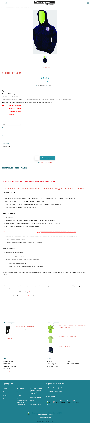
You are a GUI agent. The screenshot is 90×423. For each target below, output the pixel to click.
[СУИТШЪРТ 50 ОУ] (45, 54)
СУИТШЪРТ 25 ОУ (64, 346)
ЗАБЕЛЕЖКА (6, 146)
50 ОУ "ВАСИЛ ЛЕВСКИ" (26, 7)
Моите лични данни (45, 417)
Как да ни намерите (35, 404)
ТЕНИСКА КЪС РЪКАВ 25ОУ (68, 336)
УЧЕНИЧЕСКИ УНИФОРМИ (12, 7)
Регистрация (20, 388)
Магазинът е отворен (10, 366)
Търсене (19, 395)
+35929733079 (58, 391)
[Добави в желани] (87, 153)
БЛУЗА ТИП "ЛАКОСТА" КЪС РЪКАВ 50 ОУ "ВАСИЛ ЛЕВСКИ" (72, 326)
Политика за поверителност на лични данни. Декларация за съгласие (22, 402)
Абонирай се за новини (11, 372)
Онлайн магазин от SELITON (45, 421)
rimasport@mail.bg (58, 388)
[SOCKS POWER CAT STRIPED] (7, 330)
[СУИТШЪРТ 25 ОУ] (51, 350)
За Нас (5, 395)
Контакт (19, 392)
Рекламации (6, 392)
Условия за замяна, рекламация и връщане (35, 399)
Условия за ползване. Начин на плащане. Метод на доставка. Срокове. (30, 181)
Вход (4, 399)
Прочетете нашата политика (45, 414)
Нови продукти (8, 361)
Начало (2, 7)
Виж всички (7, 375)
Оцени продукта (45, 67)
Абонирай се (8, 338)
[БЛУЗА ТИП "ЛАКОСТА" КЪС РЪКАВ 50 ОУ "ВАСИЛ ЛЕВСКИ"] (51, 329)
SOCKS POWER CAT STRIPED (25, 327)
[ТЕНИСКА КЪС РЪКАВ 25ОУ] (51, 339)
